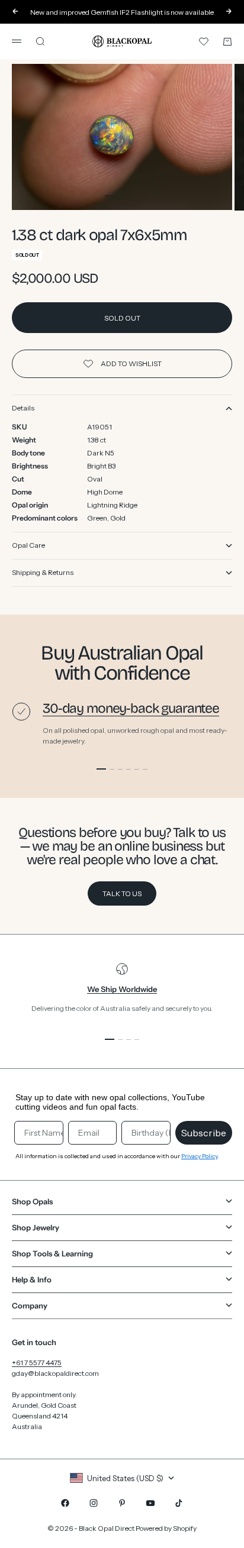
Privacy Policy (199, 1156)
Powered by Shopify (166, 1528)
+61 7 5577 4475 (37, 1362)
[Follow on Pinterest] (122, 1503)
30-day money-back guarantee (131, 708)
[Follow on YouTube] (150, 1503)
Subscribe (203, 1133)
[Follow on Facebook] (65, 1503)
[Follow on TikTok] (179, 1503)
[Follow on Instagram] (93, 1503)
